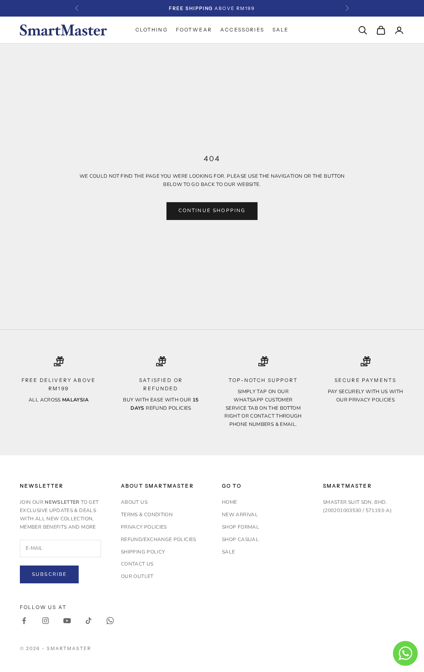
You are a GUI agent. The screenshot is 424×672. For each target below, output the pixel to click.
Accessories (242, 30)
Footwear (194, 30)
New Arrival (240, 514)
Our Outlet (137, 576)
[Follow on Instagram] (45, 620)
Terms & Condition (147, 514)
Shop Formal (240, 527)
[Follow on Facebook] (24, 620)
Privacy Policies (144, 527)
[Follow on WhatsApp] (110, 620)
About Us (134, 502)
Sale (280, 30)
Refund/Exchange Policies (158, 539)
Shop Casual (240, 539)
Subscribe (49, 574)
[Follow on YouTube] (67, 620)
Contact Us (137, 564)
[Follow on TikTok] (88, 620)
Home (229, 502)
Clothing (151, 30)
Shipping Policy (143, 552)
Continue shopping (212, 210)
